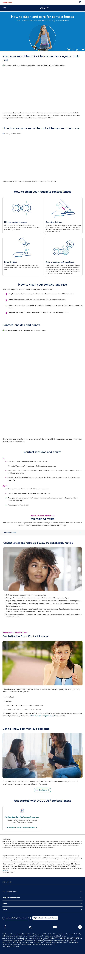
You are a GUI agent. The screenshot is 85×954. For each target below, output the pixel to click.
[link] (42, 790)
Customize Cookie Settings (46, 918)
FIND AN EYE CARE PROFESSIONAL (20, 827)
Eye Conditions (41, 790)
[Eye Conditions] (42, 755)
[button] (80, 2)
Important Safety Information (15, 918)
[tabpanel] (42, 580)
